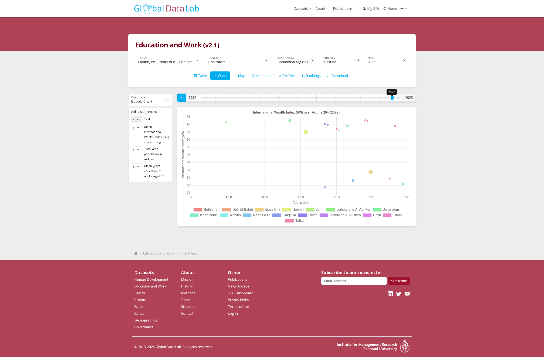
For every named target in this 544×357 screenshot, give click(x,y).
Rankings (313, 75)
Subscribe (399, 281)
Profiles (288, 75)
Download (339, 75)
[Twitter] (398, 293)
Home (392, 8)
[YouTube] (407, 293)
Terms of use (238, 306)
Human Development (151, 279)
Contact (187, 313)
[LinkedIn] (390, 293)
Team (185, 299)
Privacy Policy (238, 299)
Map (241, 75)
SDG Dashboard (240, 293)
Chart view (188, 253)
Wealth (140, 306)
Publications (343, 8)
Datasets (301, 8)
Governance (143, 327)
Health (139, 293)
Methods (188, 293)
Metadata (263, 75)
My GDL (373, 8)
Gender (140, 313)
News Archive (238, 286)
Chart (222, 75)
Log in (233, 313)
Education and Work (159, 253)
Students (188, 306)
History (187, 286)
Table (202, 75)
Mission (187, 279)
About (320, 8)
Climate (140, 299)
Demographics (146, 320)
